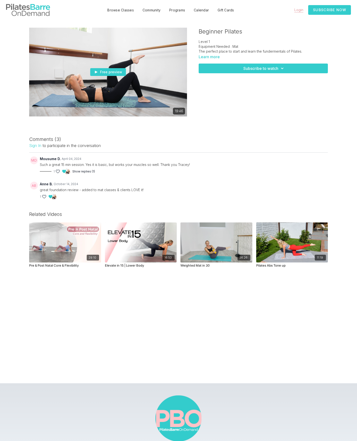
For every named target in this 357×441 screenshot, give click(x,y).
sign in (35, 145)
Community (152, 10)
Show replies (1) (83, 171)
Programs (177, 10)
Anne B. (46, 184)
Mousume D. (50, 159)
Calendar (201, 10)
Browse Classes (120, 10)
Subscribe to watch (260, 68)
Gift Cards (226, 10)
